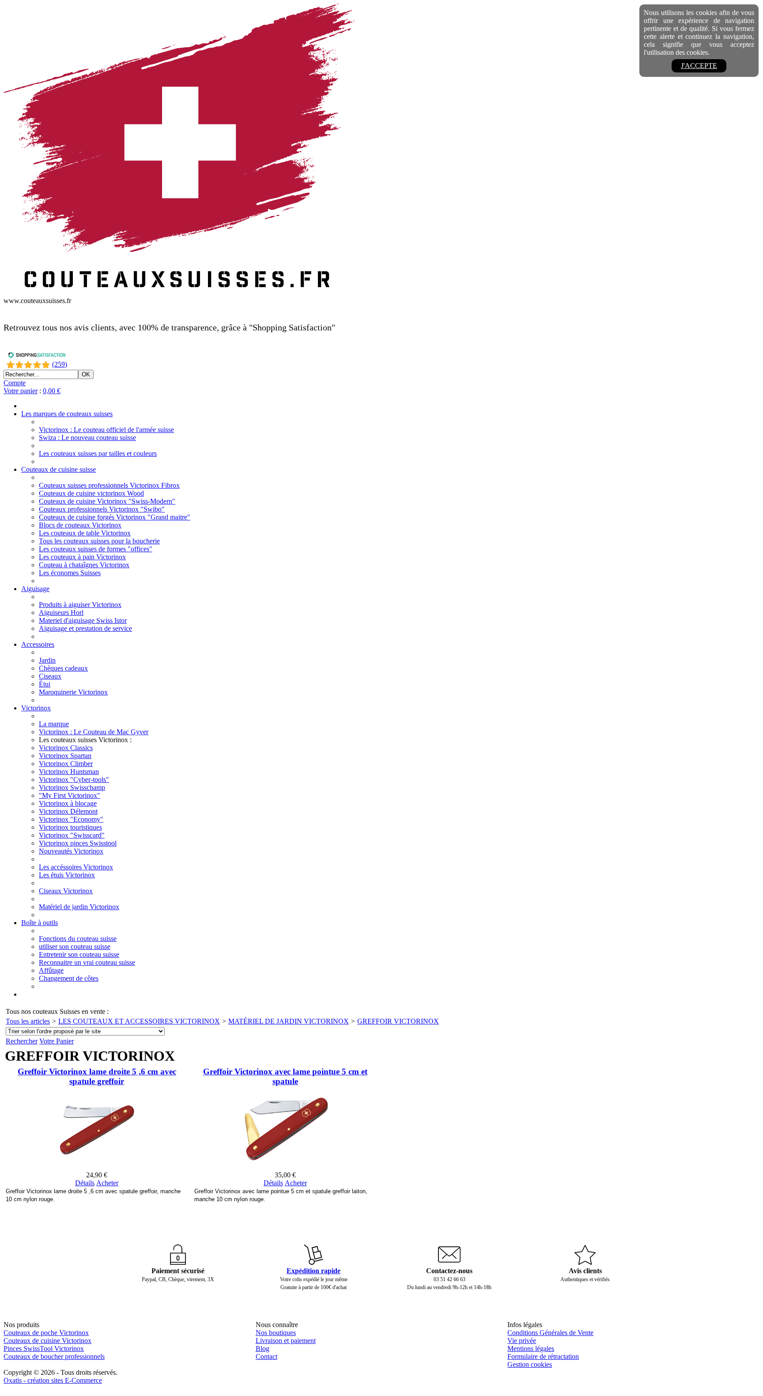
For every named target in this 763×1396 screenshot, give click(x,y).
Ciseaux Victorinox (66, 891)
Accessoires (37, 644)
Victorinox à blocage (68, 803)
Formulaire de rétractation (543, 1356)
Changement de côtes (68, 978)
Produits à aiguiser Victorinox (80, 604)
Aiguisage (35, 588)
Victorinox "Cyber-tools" (74, 779)
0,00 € (51, 391)
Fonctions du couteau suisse (78, 938)
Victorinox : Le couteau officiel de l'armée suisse (106, 429)
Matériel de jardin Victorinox (79, 906)
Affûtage (51, 970)
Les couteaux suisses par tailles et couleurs (98, 453)
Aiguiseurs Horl (61, 612)
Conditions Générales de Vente (550, 1332)
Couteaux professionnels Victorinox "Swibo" (102, 509)
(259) (59, 364)
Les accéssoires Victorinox (76, 867)
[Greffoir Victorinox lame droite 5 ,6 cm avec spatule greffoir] (97, 1167)
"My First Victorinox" (69, 795)
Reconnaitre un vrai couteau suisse (87, 962)
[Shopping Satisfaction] (36, 356)
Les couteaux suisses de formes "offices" (95, 549)
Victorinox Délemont (68, 811)
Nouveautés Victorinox (71, 851)
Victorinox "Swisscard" (72, 835)
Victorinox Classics (66, 747)
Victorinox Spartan (65, 755)
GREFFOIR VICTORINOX (398, 1021)
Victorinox (36, 708)
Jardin (47, 660)
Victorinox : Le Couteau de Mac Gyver (93, 732)
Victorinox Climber (66, 763)
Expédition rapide (313, 1271)
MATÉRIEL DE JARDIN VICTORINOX (288, 1021)
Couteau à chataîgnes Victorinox (84, 565)
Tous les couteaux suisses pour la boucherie (99, 541)
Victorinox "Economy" (71, 819)
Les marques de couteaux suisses (67, 413)
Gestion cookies (529, 1364)
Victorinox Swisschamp (72, 787)
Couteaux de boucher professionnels (54, 1356)
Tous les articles (28, 1021)
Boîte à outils (39, 922)
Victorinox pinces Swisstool (78, 843)
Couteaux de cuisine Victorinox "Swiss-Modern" (107, 501)
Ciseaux (50, 676)
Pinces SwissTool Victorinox (44, 1348)
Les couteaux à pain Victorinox (82, 557)
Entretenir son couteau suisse (79, 954)
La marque (54, 724)
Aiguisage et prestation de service (85, 628)
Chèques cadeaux (63, 668)
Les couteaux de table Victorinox (85, 533)
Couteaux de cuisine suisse (58, 469)
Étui (44, 684)
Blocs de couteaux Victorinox (80, 525)
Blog (262, 1348)
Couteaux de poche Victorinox (46, 1332)
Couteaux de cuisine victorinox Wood (91, 493)
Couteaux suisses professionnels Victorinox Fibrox (109, 485)
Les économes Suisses (70, 573)
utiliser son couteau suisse (74, 946)
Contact (266, 1356)
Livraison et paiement (286, 1340)
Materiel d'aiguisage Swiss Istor (83, 620)
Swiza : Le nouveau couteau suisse (87, 437)
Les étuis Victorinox (67, 875)
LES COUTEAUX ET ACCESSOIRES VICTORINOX (139, 1021)
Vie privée (521, 1340)
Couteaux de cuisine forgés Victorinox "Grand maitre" (114, 517)
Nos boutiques (276, 1332)
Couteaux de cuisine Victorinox (47, 1340)
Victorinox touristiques (70, 827)
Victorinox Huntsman (69, 771)
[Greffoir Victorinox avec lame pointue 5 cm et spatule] (285, 1167)
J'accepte (699, 65)
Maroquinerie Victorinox (73, 692)
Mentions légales (530, 1348)
